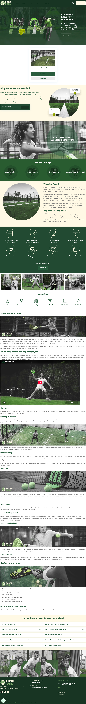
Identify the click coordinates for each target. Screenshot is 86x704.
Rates (17, 3)
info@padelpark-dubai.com (39, 687)
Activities (32, 3)
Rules (59, 689)
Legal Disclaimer (62, 697)
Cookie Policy (61, 694)
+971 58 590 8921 (36, 682)
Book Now (81, 3)
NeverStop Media (35, 702)
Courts (39, 3)
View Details (43, 78)
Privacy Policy (61, 692)
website (63, 420)
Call (3, 594)
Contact (46, 3)
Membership (24, 3)
